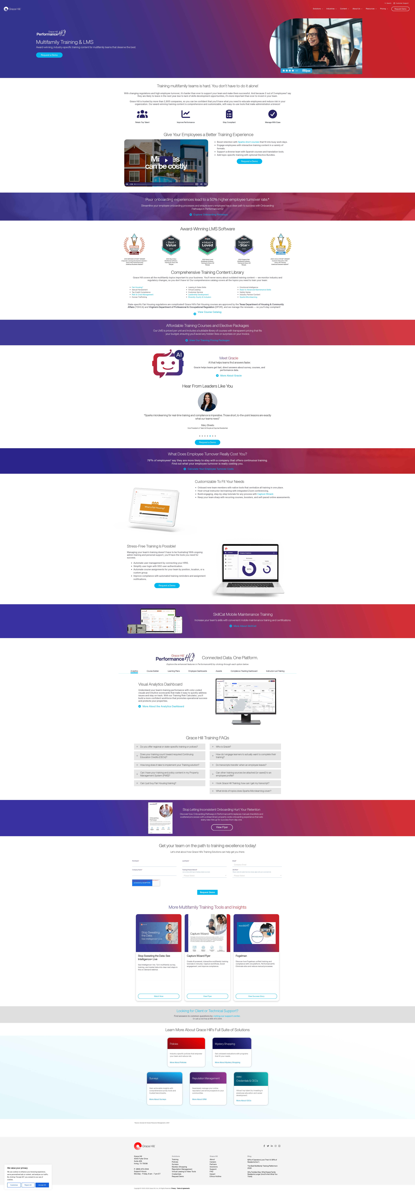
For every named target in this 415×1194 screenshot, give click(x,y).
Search (389, 3)
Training (175, 1159)
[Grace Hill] (12, 8)
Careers (213, 1162)
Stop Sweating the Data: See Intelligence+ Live (154, 957)
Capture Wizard (265, 494)
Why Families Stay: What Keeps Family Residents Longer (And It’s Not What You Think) (262, 1174)
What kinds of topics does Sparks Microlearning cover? (243, 790)
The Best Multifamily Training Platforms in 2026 (262, 1167)
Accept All (42, 1185)
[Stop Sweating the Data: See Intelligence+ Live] (158, 933)
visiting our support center (226, 1016)
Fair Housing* (137, 287)
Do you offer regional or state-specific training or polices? (169, 746)
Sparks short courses (248, 141)
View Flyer (207, 996)
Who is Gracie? (223, 746)
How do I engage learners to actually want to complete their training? (246, 756)
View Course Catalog (209, 312)
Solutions (214, 1166)
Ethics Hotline (215, 1176)
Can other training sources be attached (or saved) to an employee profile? (243, 774)
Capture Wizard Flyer (199, 956)
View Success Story (256, 996)
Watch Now (158, 996)
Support (213, 1169)
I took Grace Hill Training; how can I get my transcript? (242, 783)
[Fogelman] (256, 933)
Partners (213, 1164)
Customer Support (402, 3)
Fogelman (241, 956)
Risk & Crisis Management (142, 294)
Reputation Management (182, 1169)
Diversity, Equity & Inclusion (199, 297)
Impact (212, 1174)
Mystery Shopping (179, 1166)
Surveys (175, 1164)
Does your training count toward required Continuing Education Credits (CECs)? (166, 756)
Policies (175, 1162)
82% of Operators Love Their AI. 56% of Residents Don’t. (262, 1160)
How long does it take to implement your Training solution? (169, 765)
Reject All (28, 1185)
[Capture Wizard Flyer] (207, 933)
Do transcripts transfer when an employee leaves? (241, 765)
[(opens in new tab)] (296, 70)
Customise (14, 1185)
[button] (400, 9)
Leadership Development (198, 294)
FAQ (211, 1171)
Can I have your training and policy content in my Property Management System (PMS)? (169, 774)
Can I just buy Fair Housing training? (158, 783)
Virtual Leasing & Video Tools (184, 1171)
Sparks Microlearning (248, 297)
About (212, 1159)
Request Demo (178, 1176)
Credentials (176, 1174)
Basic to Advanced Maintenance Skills (255, 289)
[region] (28, 1177)
